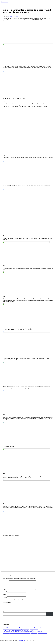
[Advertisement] (15, 32)
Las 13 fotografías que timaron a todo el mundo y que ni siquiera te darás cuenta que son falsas (24, 627)
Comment (5, 589)
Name (5, 591)
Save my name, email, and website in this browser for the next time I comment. (23, 600)
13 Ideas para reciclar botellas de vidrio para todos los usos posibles (18, 630)
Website (5, 597)
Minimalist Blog (21, 640)
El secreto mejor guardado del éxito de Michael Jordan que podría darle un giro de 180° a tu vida (25, 633)
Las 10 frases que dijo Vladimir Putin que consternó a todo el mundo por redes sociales (23, 631)
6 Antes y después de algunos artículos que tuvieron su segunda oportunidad (20, 629)
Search (4, 611)
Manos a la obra (4, 2)
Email (5, 594)
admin (16, 16)
